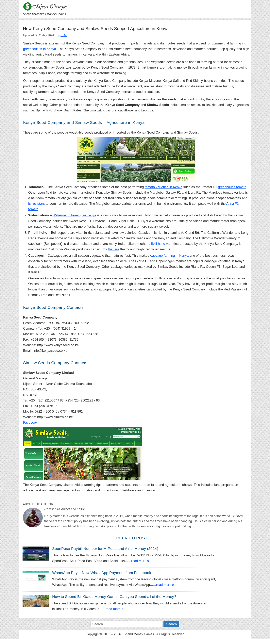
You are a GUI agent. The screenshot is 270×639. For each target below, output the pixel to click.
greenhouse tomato (232, 187)
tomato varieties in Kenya (163, 187)
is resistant (36, 203)
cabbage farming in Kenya (169, 255)
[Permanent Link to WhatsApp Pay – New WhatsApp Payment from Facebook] (37, 575)
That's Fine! (41, 631)
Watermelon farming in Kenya (74, 215)
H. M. (63, 35)
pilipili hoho (157, 244)
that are (113, 249)
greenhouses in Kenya (39, 49)
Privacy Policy (30, 624)
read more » (140, 561)
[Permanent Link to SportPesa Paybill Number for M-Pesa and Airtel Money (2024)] (37, 553)
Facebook (30, 422)
